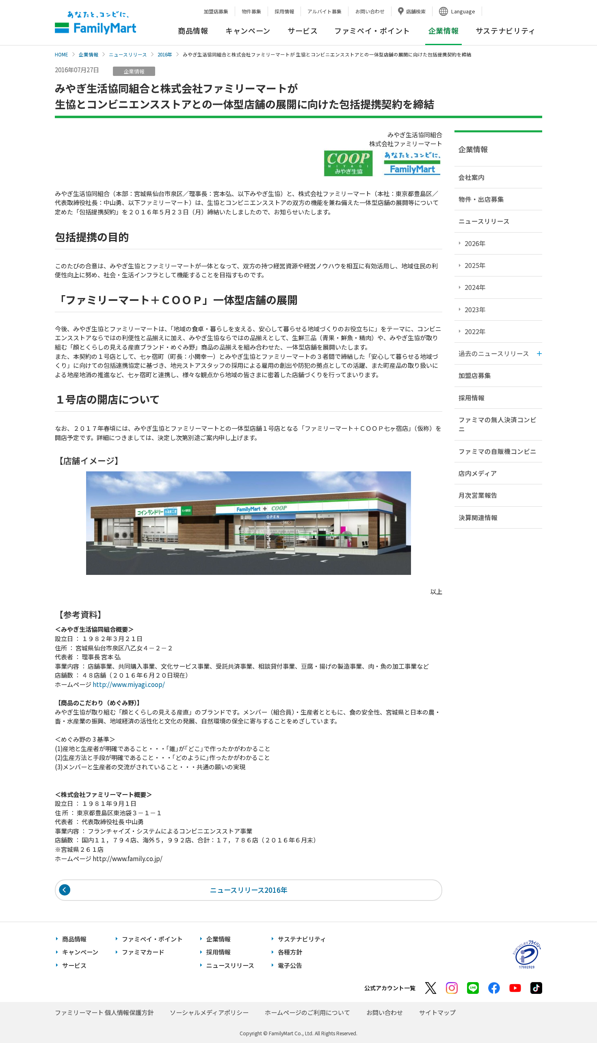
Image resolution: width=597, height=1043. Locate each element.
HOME (61, 54)
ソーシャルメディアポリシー (209, 1012)
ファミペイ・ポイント (372, 30)
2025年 (475, 265)
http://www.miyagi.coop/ (129, 684)
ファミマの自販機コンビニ (497, 451)
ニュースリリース (128, 54)
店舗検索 (416, 11)
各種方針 (290, 952)
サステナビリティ (506, 30)
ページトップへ (570, 1016)
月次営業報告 (478, 494)
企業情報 (88, 54)
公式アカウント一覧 (389, 988)
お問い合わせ (370, 11)
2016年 (165, 54)
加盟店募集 (216, 11)
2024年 (475, 287)
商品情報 (193, 30)
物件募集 (251, 11)
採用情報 (284, 11)
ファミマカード (143, 952)
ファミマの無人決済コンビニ (497, 424)
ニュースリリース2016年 (249, 890)
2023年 (475, 309)
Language (463, 11)
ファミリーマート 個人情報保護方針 (104, 1012)
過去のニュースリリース (494, 353)
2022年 (475, 331)
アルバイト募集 (324, 11)
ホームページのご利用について (307, 1012)
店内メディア (478, 473)
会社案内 (472, 177)
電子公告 (290, 965)
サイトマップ (437, 1012)
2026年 (475, 243)
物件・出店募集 (481, 198)
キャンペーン (247, 30)
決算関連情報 (478, 517)
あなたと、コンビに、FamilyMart (95, 23)
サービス (303, 30)
